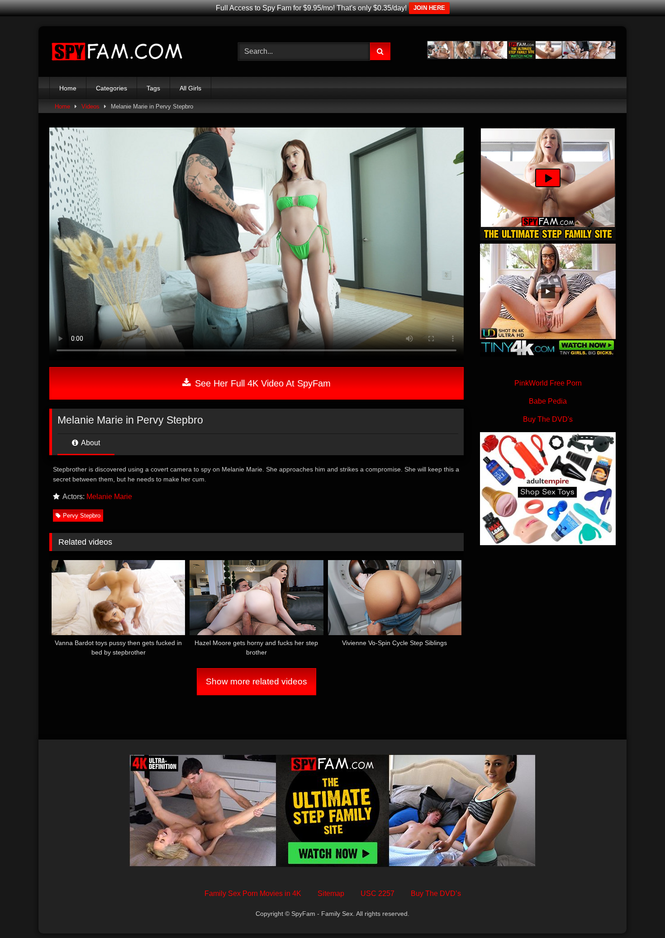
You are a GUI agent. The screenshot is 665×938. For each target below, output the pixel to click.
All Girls (190, 88)
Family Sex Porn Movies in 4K (252, 893)
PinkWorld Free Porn (548, 383)
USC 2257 (377, 893)
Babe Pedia (548, 401)
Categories (111, 88)
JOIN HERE (429, 8)
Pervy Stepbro (81, 515)
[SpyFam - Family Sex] (117, 52)
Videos (90, 106)
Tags (153, 88)
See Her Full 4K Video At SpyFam (261, 383)
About (90, 443)
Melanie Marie (109, 496)
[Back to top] (637, 911)
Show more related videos (256, 681)
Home (67, 88)
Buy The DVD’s (436, 893)
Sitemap (331, 893)
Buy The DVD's (548, 419)
